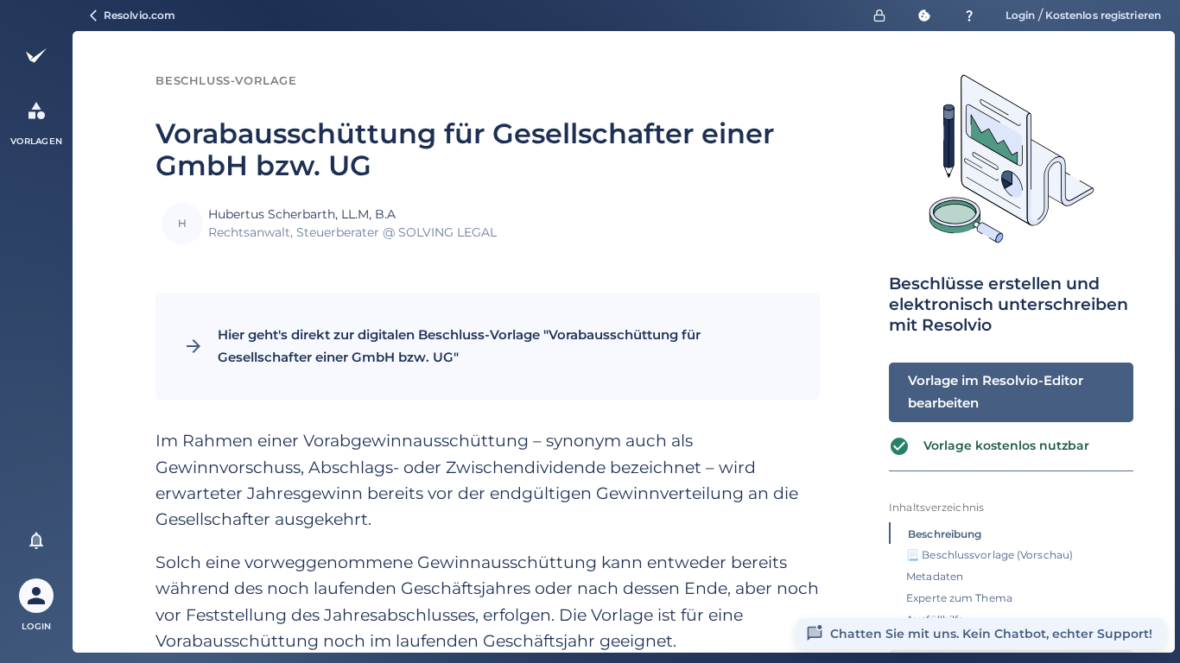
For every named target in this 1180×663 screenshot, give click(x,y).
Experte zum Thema (959, 597)
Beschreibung (944, 533)
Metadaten (934, 576)
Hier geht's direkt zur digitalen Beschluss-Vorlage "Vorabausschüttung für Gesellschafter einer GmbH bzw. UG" (459, 345)
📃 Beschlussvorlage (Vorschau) (989, 554)
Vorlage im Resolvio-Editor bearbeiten (995, 391)
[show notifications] (36, 540)
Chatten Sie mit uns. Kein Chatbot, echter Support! (991, 633)
